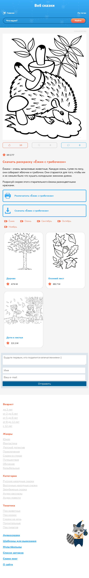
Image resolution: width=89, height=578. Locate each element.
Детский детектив (14, 447)
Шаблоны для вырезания (19, 541)
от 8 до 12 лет (11, 422)
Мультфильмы (12, 547)
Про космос (10, 515)
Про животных (11, 511)
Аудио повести (12, 497)
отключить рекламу (80, 31)
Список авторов (13, 553)
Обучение (9, 464)
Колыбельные (11, 468)
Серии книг (10, 558)
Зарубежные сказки (15, 489)
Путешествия (11, 460)
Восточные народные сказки (20, 485)
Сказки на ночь (12, 519)
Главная (10, 13)
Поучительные (12, 523)
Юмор (6, 439)
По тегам (82, 13)
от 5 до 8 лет (10, 418)
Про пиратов (10, 527)
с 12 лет (7, 426)
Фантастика (10, 443)
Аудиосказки (11, 535)
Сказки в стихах (12, 455)
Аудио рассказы (12, 493)
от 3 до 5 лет (10, 413)
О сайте (8, 564)
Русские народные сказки (18, 481)
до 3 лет (8, 409)
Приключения (11, 451)
